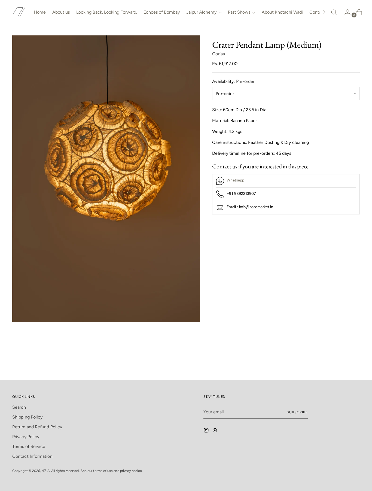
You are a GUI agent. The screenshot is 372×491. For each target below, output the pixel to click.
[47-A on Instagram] (206, 431)
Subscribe (297, 412)
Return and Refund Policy (37, 426)
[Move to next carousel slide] (355, 361)
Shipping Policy (27, 417)
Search (19, 407)
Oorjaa (218, 53)
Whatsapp (235, 180)
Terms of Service (28, 446)
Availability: (233, 81)
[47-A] (19, 12)
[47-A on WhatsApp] (215, 431)
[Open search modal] (333, 12)
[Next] (324, 12)
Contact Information (32, 456)
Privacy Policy (25, 436)
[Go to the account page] (345, 12)
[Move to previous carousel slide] (342, 361)
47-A (46, 471)
